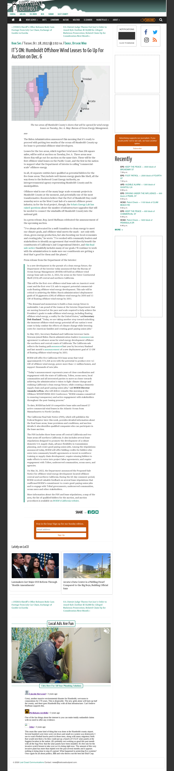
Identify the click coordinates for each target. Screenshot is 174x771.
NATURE (66, 20)
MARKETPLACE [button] (101, 20)
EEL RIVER (33, 14)
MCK (42, 14)
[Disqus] (61, 723)
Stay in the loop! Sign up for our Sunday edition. (60, 523)
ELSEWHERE (88, 20)
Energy (68, 43)
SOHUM (51, 14)
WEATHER (76, 20)
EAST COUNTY (63, 14)
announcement (52, 349)
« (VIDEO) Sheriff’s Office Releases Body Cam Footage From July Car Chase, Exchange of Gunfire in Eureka (33, 30)
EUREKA (12, 14)
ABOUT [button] (115, 20)
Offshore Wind (79, 43)
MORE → (119, 229)
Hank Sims (16, 43)
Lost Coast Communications (32, 762)
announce (86, 336)
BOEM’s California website (66, 500)
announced (56, 346)
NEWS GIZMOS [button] (31, 20)
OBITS (44, 20)
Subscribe (137, 148)
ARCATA (23, 14)
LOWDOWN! (55, 20)
